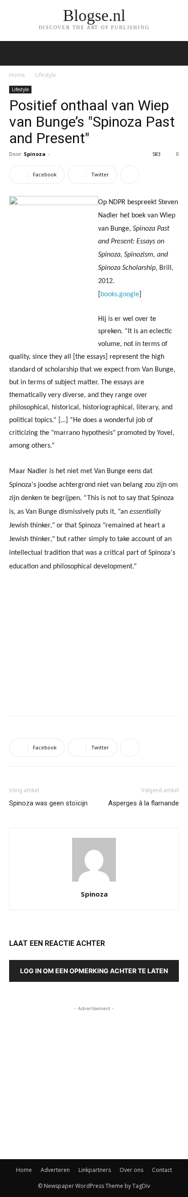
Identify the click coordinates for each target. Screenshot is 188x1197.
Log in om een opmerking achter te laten (94, 971)
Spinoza (35, 153)
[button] (175, 53)
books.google (119, 294)
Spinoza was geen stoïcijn (48, 803)
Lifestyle (45, 75)
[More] (129, 174)
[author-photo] (94, 881)
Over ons (131, 1170)
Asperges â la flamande (143, 803)
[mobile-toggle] (15, 53)
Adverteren (55, 1170)
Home (17, 75)
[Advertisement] (94, 642)
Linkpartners (94, 1170)
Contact (162, 1170)
